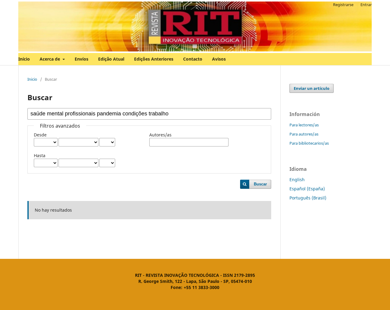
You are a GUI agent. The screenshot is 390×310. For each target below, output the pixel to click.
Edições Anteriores (153, 59)
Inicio (32, 79)
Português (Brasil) (307, 198)
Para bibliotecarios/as (309, 143)
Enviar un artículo (311, 88)
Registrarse (343, 4)
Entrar (366, 4)
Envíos (81, 59)
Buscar (260, 184)
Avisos (219, 59)
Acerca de (50, 59)
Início (24, 59)
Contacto (192, 59)
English (297, 179)
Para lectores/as (304, 125)
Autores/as (160, 135)
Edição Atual (111, 59)
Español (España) (307, 189)
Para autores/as (303, 134)
